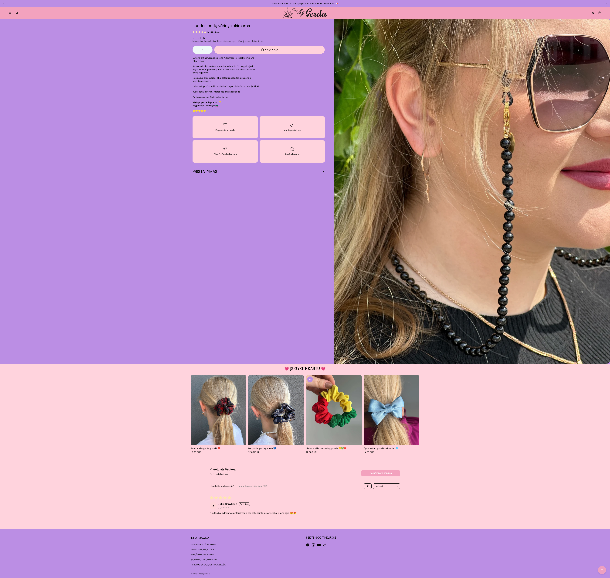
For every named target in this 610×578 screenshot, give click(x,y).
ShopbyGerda (203, 574)
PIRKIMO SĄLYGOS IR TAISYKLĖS (208, 565)
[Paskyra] (592, 12)
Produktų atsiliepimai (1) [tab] (223, 486)
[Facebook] (308, 545)
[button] (200, 32)
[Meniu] (10, 13)
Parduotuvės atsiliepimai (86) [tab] (252, 486)
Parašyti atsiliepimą (380, 473)
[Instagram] (313, 545)
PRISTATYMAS (205, 171)
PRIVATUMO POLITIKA (202, 549)
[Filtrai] (368, 486)
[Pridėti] (241, 440)
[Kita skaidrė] (606, 3)
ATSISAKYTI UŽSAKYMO (203, 545)
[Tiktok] (325, 545)
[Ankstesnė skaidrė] (3, 3)
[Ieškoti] (16, 12)
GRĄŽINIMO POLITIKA (202, 555)
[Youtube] (319, 545)
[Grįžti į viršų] (602, 570)
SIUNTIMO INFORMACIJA (204, 559)
